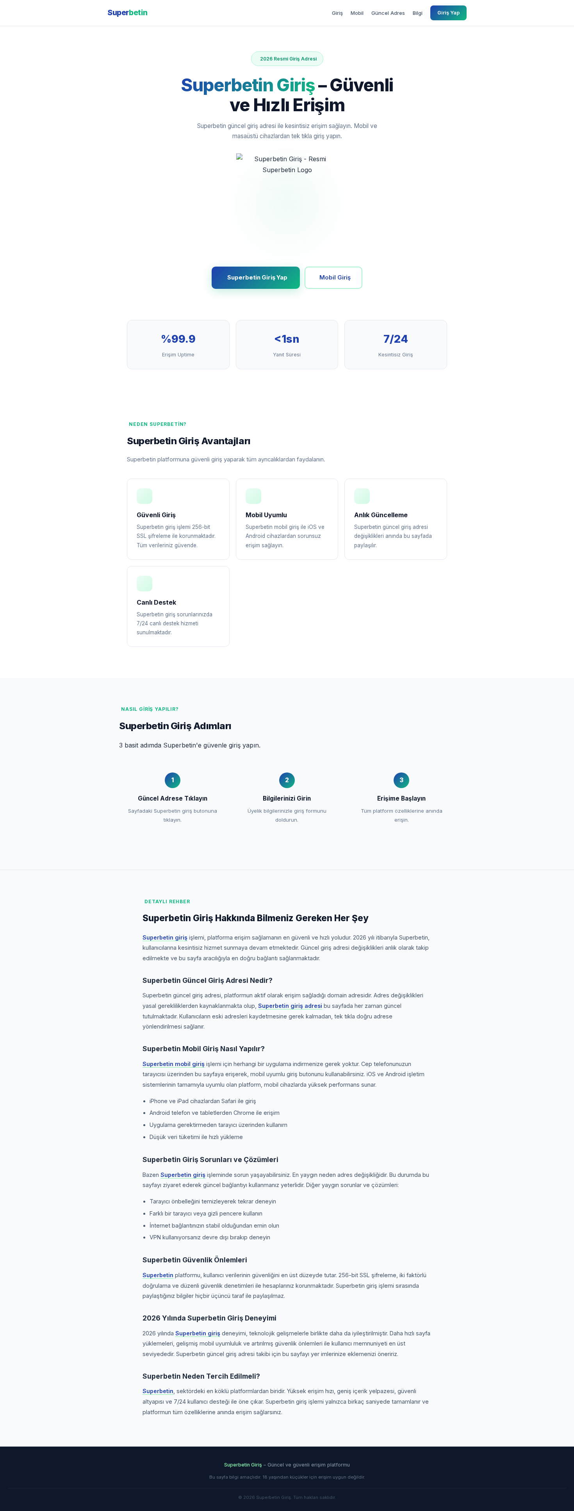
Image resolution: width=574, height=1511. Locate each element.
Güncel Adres (388, 13)
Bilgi (417, 13)
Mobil (357, 13)
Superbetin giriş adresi (290, 1005)
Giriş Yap (448, 13)
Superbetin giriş (165, 937)
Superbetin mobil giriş (174, 1064)
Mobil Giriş (335, 277)
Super (127, 12)
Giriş (337, 13)
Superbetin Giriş (243, 1465)
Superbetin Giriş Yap (257, 277)
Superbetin (158, 1275)
